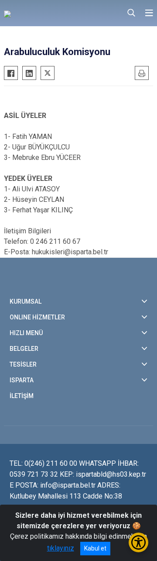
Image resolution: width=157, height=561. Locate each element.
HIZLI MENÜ (26, 332)
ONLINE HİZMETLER (37, 317)
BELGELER (24, 348)
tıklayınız (60, 548)
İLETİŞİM (22, 395)
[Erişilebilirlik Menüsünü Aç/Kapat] (138, 542)
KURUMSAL (25, 301)
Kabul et (95, 548)
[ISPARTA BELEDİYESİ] (47, 13)
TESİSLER (23, 364)
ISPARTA (22, 380)
